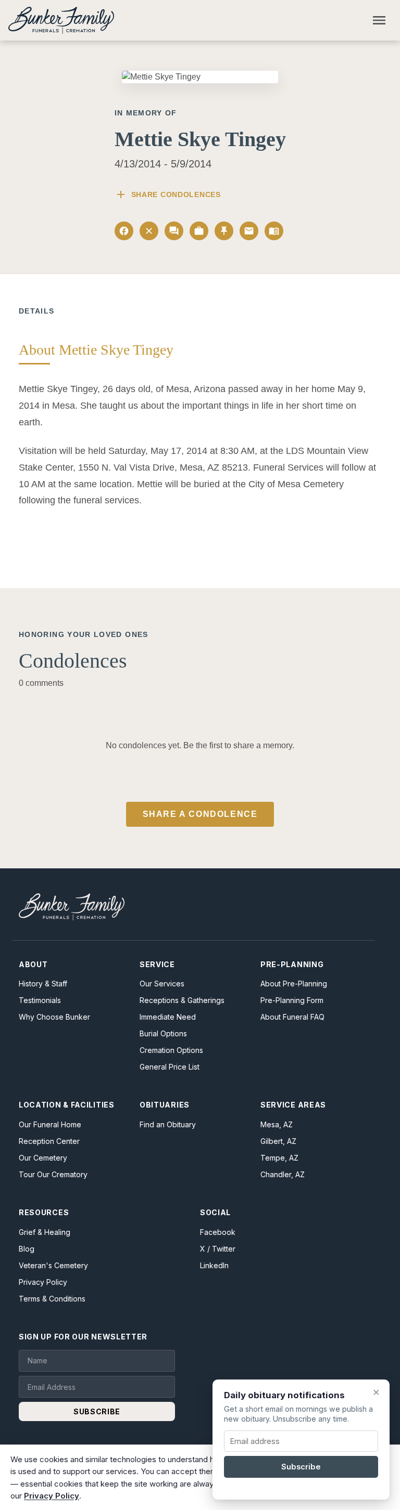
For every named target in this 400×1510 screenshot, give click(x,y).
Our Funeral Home (50, 1124)
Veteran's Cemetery (53, 1265)
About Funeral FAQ (292, 1016)
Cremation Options (171, 1050)
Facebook (217, 1232)
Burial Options (163, 1033)
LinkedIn (214, 1265)
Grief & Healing (44, 1232)
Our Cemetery (43, 1157)
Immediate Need (168, 1016)
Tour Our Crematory (53, 1174)
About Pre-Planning (293, 983)
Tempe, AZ (279, 1157)
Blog (26, 1248)
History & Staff (43, 983)
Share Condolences (168, 194)
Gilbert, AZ (278, 1141)
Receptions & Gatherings (182, 1000)
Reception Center (49, 1141)
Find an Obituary (168, 1124)
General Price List (169, 1066)
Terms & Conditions (52, 1298)
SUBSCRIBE (96, 1411)
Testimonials (40, 1000)
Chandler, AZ (282, 1174)
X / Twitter (217, 1248)
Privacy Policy (43, 1282)
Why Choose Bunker (54, 1016)
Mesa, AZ (276, 1124)
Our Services (162, 983)
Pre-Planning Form (291, 1000)
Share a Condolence (200, 814)
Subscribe (301, 1467)
